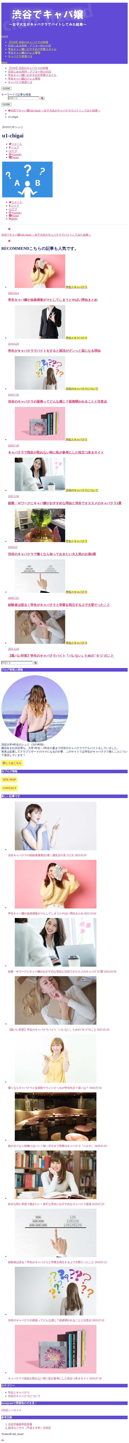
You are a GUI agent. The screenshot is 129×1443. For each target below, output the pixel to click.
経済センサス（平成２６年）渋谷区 (29, 1427)
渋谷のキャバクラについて (24, 1396)
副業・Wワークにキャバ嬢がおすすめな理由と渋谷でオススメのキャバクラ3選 (62, 971)
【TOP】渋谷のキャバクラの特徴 (28, 42)
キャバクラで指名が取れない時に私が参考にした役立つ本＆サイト (54, 1378)
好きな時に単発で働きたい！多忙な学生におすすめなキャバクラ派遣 (56, 1204)
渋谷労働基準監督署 (20, 1424)
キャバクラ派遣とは (20, 56)
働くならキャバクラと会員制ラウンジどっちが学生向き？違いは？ (54, 1087)
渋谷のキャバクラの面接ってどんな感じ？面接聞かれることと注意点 (56, 1320)
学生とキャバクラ (19, 1392)
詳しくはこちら (12, 763)
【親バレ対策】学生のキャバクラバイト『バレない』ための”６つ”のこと (58, 1029)
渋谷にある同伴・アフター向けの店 (29, 45)
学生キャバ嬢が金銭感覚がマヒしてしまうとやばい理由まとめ (52, 913)
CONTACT (9, 788)
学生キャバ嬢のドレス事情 (24, 52)
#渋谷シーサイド (11, 1410)
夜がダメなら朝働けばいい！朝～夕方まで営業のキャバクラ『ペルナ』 (57, 1145)
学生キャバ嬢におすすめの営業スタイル (32, 49)
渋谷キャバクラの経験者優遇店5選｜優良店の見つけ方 (47, 855)
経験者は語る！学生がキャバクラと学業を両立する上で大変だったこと (57, 1262)
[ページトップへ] (2, 1440)
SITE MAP (9, 779)
